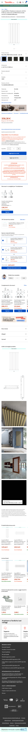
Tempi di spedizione (6, 652)
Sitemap (3, 693)
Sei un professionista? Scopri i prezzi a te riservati (10, 129)
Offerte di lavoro (7, 720)
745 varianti (16, 113)
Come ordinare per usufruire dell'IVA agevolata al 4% (13, 667)
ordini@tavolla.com (14, 177)
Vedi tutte (22, 219)
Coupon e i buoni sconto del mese (9, 690)
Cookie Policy (12, 725)
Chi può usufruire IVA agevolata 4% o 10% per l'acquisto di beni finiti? (14, 678)
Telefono (11, 278)
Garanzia (12, 723)
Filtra (25, 285)
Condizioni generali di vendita (18, 720)
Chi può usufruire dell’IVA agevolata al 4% (11, 665)
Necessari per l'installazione (6, 113)
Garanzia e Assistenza (21, 16)
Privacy (17, 725)
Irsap (2, 9)
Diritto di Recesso (5, 723)
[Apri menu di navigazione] (2, 2)
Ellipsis (6, 9)
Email (24, 278)
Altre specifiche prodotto (6, 102)
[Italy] (20, 2)
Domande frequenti (6, 647)
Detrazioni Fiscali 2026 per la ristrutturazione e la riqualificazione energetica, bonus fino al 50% (12, 674)
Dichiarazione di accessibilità (20, 723)
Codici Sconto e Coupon (7, 688)
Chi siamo (23, 718)
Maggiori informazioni (10, 140)
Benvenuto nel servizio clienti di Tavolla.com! (11, 718)
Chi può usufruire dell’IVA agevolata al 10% (11, 659)
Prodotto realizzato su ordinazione (8, 16)
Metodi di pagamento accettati (8, 656)
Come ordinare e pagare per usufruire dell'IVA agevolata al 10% (14, 662)
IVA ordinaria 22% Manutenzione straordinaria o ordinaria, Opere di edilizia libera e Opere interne (12, 682)
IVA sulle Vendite (5, 654)
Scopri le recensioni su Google (17, 5)
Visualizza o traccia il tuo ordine (8, 649)
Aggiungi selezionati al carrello (14, 268)
